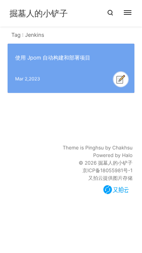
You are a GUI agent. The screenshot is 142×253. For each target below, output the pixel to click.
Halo (127, 155)
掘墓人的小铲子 (38, 13)
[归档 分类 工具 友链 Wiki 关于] (131, 13)
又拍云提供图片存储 (110, 178)
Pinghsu (94, 148)
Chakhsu (122, 148)
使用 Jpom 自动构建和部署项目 (53, 58)
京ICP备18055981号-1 (108, 171)
